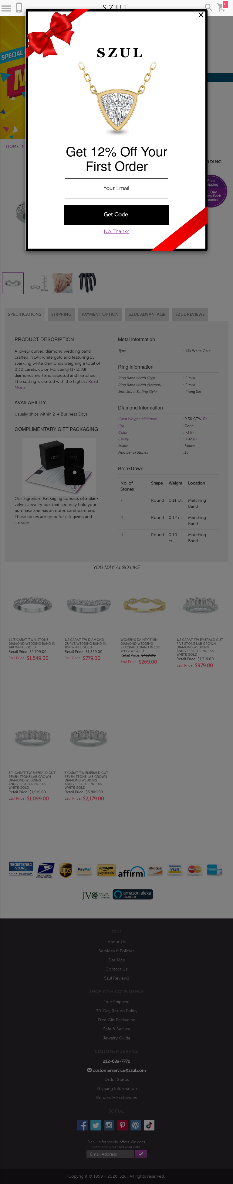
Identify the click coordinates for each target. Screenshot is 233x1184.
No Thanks (117, 231)
